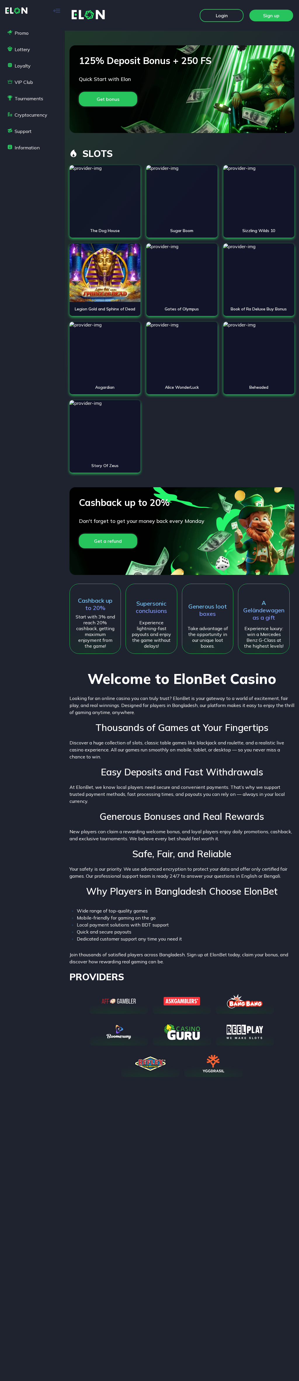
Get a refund (108, 541)
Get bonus (108, 99)
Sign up (271, 15)
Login (222, 15)
